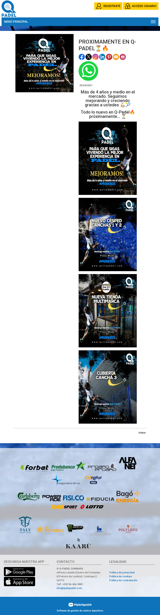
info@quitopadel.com (69, 588)
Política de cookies (120, 576)
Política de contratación (123, 580)
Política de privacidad (122, 572)
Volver (142, 432)
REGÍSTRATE (111, 6)
